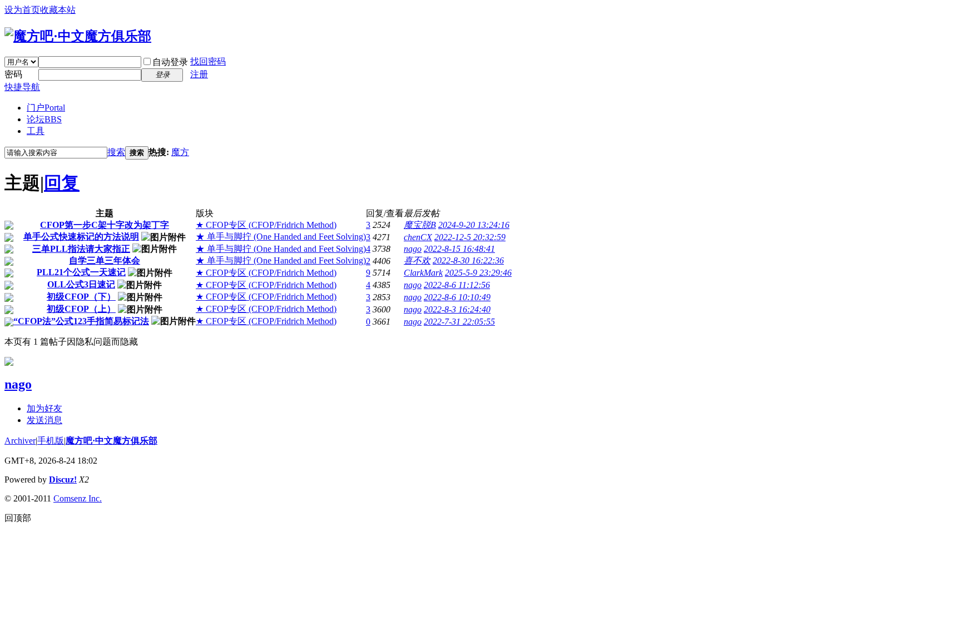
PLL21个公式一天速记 (81, 272)
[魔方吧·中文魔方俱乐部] (77, 36)
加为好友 (44, 408)
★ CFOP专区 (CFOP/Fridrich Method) (266, 225)
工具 (35, 131)
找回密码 (208, 61)
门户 (46, 107)
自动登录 (170, 62)
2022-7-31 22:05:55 (459, 321)
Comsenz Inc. (77, 498)
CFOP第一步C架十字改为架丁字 (104, 225)
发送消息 (44, 420)
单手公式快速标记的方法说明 (81, 236)
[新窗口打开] (8, 226)
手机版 (50, 440)
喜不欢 (417, 260)
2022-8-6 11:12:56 (457, 285)
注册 (199, 74)
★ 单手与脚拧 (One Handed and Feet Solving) (281, 236)
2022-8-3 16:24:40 (457, 309)
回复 (62, 183)
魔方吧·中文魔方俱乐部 (111, 440)
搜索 (116, 152)
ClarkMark (423, 272)
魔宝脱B (420, 225)
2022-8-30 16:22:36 (468, 260)
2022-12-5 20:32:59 (470, 237)
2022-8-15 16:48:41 (459, 249)
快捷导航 (22, 87)
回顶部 (17, 518)
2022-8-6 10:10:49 (457, 297)
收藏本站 (58, 9)
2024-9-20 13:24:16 (473, 225)
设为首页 (22, 9)
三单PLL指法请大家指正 (81, 249)
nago (413, 249)
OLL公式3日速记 (81, 284)
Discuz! (63, 479)
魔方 (180, 152)
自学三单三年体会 (104, 260)
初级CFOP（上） (81, 309)
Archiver (20, 440)
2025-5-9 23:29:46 (478, 272)
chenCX (418, 237)
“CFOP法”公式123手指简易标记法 (81, 321)
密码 (13, 74)
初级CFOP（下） (81, 296)
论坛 (44, 119)
